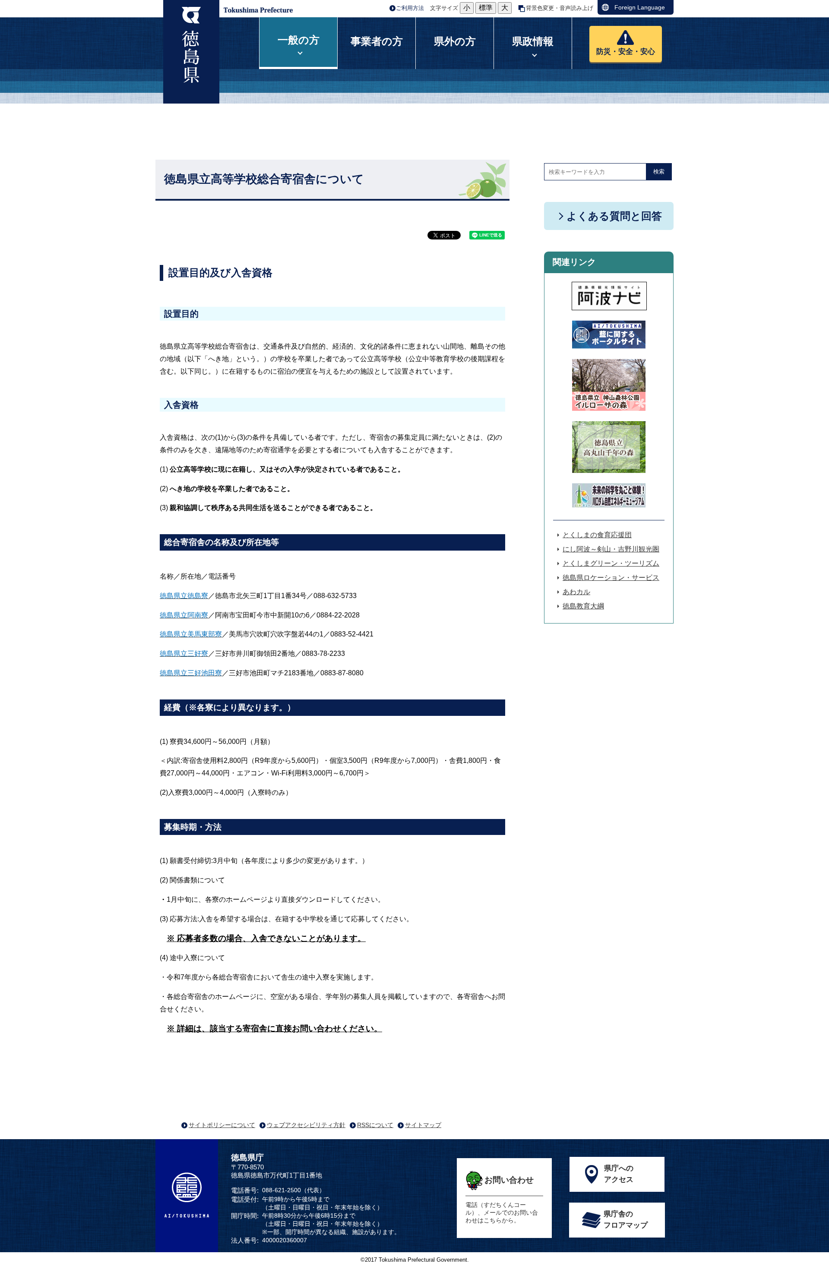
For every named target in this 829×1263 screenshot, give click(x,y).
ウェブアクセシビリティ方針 (306, 1124)
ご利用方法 (410, 8)
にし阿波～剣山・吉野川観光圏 (611, 549)
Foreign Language (639, 7)
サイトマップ (423, 1124)
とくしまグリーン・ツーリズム (611, 563)
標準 (486, 7)
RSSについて (375, 1124)
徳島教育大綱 (583, 606)
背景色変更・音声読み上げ (559, 8)
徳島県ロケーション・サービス (611, 577)
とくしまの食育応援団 (597, 535)
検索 (658, 171)
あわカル (576, 591)
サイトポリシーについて (222, 1124)
